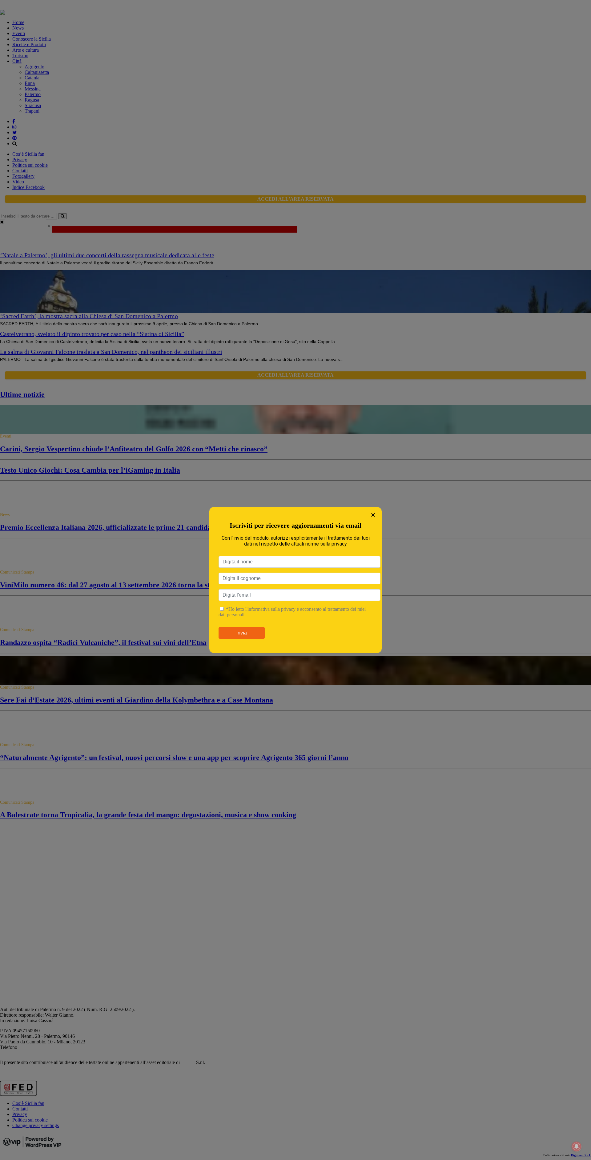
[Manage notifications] (576, 1146)
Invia (241, 632)
